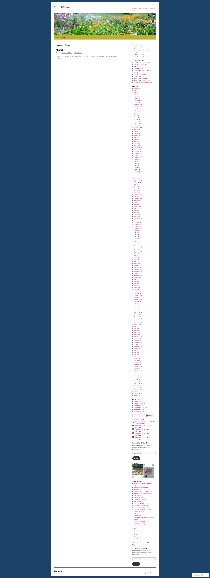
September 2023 (138, 157)
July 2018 (136, 279)
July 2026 (136, 90)
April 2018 (137, 285)
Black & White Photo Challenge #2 (143, 82)
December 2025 (138, 104)
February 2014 (138, 384)
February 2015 (138, 360)
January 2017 (137, 315)
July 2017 (136, 303)
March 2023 (137, 169)
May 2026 (136, 94)
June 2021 (136, 210)
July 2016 (136, 326)
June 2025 (136, 116)
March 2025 (137, 122)
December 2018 (138, 269)
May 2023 (136, 165)
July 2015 (136, 350)
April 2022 (137, 191)
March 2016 (137, 334)
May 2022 (136, 189)
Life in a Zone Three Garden (141, 507)
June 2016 (136, 328)
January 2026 (137, 102)
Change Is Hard (138, 495)
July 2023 (136, 161)
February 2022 (138, 194)
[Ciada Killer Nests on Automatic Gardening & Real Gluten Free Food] (144, 465)
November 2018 (138, 271)
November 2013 (138, 390)
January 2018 (137, 291)
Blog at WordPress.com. (150, 573)
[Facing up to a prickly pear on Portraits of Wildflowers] (142, 477)
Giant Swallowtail (138, 68)
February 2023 (138, 171)
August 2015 (137, 348)
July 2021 (136, 208)
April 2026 (137, 96)
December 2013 (138, 388)
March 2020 (137, 240)
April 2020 (137, 238)
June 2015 (136, 352)
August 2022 (137, 183)
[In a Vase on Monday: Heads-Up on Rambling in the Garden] (149, 472)
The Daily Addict (138, 489)
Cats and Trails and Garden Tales (142, 509)
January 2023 (137, 173)
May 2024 (136, 141)
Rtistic (135, 513)
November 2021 (138, 200)
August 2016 (137, 325)
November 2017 (138, 295)
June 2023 (136, 163)
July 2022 (136, 185)
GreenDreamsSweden (139, 499)
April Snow (137, 66)
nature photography (84, 56)
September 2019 (138, 252)
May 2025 (136, 118)
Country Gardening (139, 401)
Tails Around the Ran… (141, 422)
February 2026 (138, 100)
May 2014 (136, 378)
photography (94, 56)
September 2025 (138, 110)
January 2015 (137, 362)
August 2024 (137, 135)
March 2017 (137, 311)
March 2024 (137, 145)
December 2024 (138, 127)
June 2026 (136, 92)
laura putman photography (141, 487)
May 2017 (136, 307)
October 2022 (137, 179)
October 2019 (137, 250)
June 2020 (136, 234)
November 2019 (138, 248)
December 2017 (138, 293)
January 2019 (137, 267)
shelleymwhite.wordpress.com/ (142, 525)
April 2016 (137, 332)
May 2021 (136, 212)
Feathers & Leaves (139, 511)
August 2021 (137, 206)
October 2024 (137, 131)
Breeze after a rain (138, 497)
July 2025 (136, 114)
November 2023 (138, 153)
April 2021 (137, 214)
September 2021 (138, 204)
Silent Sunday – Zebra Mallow (142, 49)
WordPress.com (138, 539)
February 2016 (138, 336)
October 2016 (137, 321)
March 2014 (137, 382)
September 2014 (138, 370)
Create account (138, 531)
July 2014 (136, 374)
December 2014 (138, 364)
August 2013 (137, 395)
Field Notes (137, 405)
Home (58, 37)
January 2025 (137, 126)
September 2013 (138, 393)
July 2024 (136, 137)
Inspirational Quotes (139, 407)
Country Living (138, 403)
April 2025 (137, 120)
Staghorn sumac (112, 56)
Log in (135, 533)
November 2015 (138, 342)
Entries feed (137, 535)
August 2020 (137, 230)
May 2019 (136, 259)
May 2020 (136, 236)
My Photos (65, 56)
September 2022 (138, 181)
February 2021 (138, 218)
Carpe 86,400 (137, 76)
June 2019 (136, 258)
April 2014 (137, 380)
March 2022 (137, 193)
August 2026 (137, 88)
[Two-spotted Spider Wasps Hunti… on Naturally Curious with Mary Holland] (153, 465)
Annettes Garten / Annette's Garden (143, 491)
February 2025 (138, 124)
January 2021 (137, 220)
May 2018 (136, 283)
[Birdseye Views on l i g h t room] (137, 470)
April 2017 (137, 309)
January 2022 (137, 196)
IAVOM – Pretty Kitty (140, 55)
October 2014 (137, 368)
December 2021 (138, 198)
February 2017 (138, 313)
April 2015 (137, 356)
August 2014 (137, 372)
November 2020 (138, 224)
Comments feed (138, 537)
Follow (136, 458)
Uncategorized (138, 411)
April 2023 (137, 167)
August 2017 (137, 301)
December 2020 (138, 222)
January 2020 (137, 244)
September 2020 (138, 228)
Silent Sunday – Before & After (142, 80)
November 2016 (138, 319)
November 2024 (138, 129)
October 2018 (137, 273)
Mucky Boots (137, 501)
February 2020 (138, 242)
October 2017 (137, 297)
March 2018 (137, 287)
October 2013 (137, 391)
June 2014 (136, 376)
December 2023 (138, 151)
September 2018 (138, 275)
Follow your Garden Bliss (141, 505)
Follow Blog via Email (139, 443)
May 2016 (136, 330)
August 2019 (137, 254)
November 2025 (138, 106)
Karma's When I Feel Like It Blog (143, 493)
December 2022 (138, 175)
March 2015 (137, 358)
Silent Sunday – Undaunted (141, 57)
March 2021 (137, 216)
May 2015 (136, 354)
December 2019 (138, 246)
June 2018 (136, 281)
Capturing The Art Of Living (141, 503)
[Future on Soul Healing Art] (133, 477)
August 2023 (137, 159)
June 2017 (136, 305)
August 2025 (137, 112)
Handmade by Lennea (139, 523)
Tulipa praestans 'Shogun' (140, 78)
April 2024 (137, 143)
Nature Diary (137, 515)
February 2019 (138, 265)
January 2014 (137, 386)
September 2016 (138, 323)
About (64, 37)
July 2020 (136, 232)
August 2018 (137, 277)
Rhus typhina (103, 56)
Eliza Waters (62, 7)
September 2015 (138, 346)
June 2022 (136, 187)
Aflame (59, 50)
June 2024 (136, 139)
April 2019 (137, 261)
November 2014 (138, 366)
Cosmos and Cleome (139, 521)
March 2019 (137, 263)
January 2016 (137, 338)
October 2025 (137, 108)
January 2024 (137, 149)
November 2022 (138, 177)
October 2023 (137, 155)
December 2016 (138, 317)
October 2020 (137, 226)
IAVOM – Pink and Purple (141, 47)
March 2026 (137, 98)
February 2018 (138, 289)
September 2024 (138, 133)
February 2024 (138, 147)
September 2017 (138, 299)
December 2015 (138, 340)
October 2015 (137, 344)
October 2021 (137, 202)
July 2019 (136, 256)
